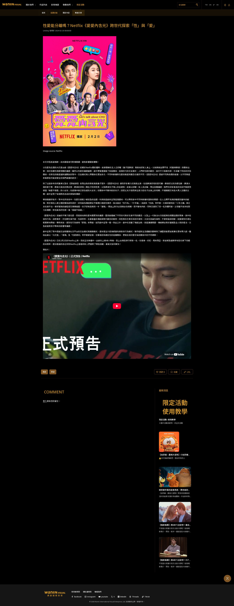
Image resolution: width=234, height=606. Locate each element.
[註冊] (229, 4)
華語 (52, 372)
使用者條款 (75, 592)
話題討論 (54, 13)
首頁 (43, 13)
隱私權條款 (87, 592)
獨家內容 (66, 13)
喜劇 (44, 372)
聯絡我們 (98, 592)
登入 (45, 401)
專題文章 (78, 13)
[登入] (225, 4)
